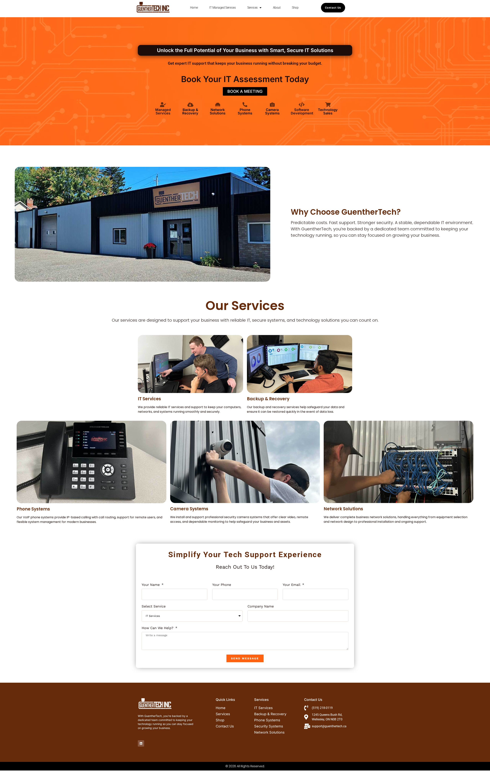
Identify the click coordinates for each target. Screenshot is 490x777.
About (277, 7)
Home (194, 7)
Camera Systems (272, 111)
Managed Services (163, 111)
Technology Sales (328, 111)
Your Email (292, 585)
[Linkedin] (141, 743)
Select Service (154, 606)
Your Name (151, 585)
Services (252, 7)
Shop (295, 7)
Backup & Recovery (190, 111)
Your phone (221, 585)
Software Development (302, 111)
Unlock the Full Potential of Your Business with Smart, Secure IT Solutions (245, 50)
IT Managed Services (222, 7)
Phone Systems (245, 111)
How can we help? (158, 628)
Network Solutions (217, 111)
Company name (260, 606)
